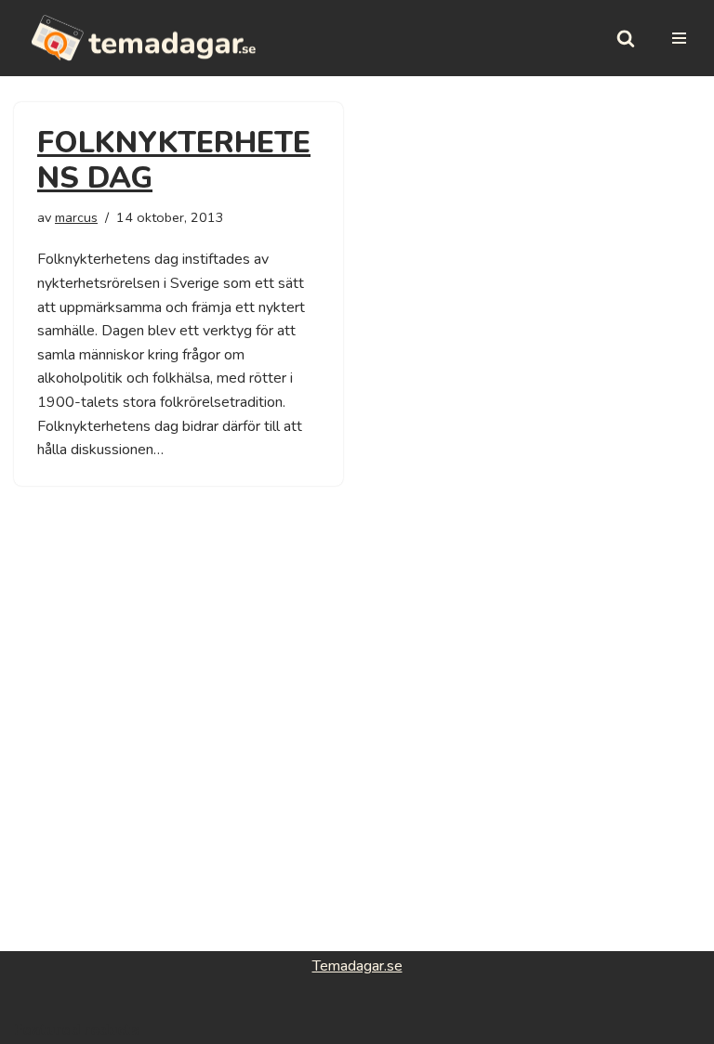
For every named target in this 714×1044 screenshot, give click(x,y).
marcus (76, 217)
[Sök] (625, 38)
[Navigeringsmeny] (679, 38)
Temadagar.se (357, 966)
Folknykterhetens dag (174, 160)
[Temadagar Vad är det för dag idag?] (144, 38)
